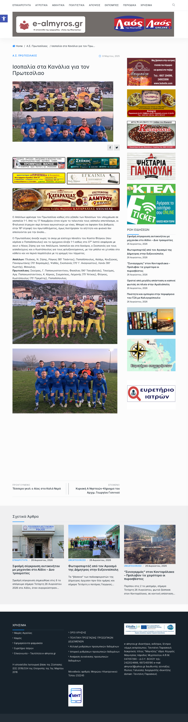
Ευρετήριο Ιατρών (23, 648)
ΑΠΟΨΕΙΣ (94, 5)
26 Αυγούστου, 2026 (42, 560)
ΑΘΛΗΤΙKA (58, 5)
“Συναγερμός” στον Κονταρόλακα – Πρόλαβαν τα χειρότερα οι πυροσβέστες (148, 267)
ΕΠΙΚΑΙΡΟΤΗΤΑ (21, 5)
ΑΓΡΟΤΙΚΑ (41, 5)
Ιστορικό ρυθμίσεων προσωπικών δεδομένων (95, 651)
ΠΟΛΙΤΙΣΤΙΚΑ (76, 5)
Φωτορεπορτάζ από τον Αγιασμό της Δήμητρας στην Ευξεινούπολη (93, 567)
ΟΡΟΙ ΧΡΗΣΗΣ (78, 632)
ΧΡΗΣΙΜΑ (146, 5)
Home (19, 46)
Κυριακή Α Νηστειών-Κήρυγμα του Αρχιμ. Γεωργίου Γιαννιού (98, 489)
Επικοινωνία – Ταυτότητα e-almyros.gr (35, 653)
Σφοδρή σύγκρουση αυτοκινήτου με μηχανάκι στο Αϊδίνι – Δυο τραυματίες (36, 569)
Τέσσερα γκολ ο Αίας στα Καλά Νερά (36, 487)
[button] (4, 18)
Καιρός (18, 638)
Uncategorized (77, 560)
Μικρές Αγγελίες (23, 632)
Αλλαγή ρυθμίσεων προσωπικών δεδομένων (94, 646)
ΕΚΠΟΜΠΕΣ (112, 5)
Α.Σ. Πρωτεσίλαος (37, 46)
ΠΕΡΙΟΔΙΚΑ (129, 5)
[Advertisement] (66, 442)
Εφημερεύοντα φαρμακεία (28, 643)
